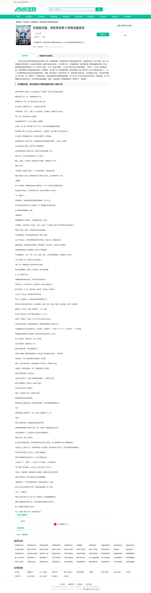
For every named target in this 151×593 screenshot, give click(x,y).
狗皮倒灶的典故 (32, 553)
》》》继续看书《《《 (62, 524)
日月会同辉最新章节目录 (23, 549)
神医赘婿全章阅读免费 (108, 562)
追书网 (128, 572)
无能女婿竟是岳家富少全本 (72, 562)
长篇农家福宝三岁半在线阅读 (73, 553)
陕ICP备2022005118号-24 (91, 589)
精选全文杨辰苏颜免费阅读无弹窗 (62, 549)
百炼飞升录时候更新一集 (23, 562)
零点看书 (55, 576)
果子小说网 (67, 572)
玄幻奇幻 (29, 16)
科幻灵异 (103, 16)
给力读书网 (30, 576)
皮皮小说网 (104, 572)
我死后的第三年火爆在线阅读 (110, 549)
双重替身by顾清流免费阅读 (36, 545)
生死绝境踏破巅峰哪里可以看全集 (136, 562)
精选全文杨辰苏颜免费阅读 (48, 549)
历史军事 (78, 16)
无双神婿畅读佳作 (119, 557)
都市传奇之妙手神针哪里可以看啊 (87, 557)
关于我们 (62, 584)
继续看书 (103, 34)
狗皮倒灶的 (129, 549)
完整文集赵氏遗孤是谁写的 (122, 545)
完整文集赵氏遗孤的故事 (134, 545)
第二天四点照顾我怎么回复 (23, 557)
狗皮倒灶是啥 (56, 553)
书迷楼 (91, 572)
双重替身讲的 (68, 545)
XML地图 (88, 584)
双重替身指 (92, 545)
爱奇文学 (55, 572)
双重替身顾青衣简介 (107, 545)
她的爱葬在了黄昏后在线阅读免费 (50, 557)
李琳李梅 (25, 534)
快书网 (66, 576)
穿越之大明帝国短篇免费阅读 (86, 549)
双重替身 (79, 545)
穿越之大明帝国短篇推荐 (97, 549)
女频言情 (53, 16)
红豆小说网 (43, 576)
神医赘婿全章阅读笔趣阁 (97, 562)
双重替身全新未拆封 (21, 545)
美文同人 (115, 16)
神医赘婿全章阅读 (82, 562)
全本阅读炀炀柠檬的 (120, 562)
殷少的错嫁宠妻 (94, 557)
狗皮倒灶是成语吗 (20, 553)
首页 (18, 16)
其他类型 (127, 16)
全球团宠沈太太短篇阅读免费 (61, 562)
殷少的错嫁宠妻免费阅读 (109, 557)
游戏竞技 (90, 16)
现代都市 (66, 16)
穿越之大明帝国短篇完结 (72, 549)
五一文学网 (43, 572)
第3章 (23, 521)
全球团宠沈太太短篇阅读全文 (49, 562)
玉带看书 (18, 576)
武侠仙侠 (41, 16)
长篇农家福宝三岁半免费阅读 (98, 553)
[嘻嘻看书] (25, 9)
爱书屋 (17, 572)
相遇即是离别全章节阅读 (121, 553)
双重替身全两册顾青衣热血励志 (50, 545)
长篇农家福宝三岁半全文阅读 (86, 553)
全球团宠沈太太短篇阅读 (35, 562)
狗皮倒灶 (116, 549)
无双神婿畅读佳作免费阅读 (134, 557)
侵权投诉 (80, 584)
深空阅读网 (80, 572)
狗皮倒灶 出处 (44, 553)
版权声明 (71, 584)
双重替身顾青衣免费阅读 (60, 545)
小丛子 (18, 534)
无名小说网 (117, 572)
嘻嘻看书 (19, 22)
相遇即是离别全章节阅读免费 (135, 553)
